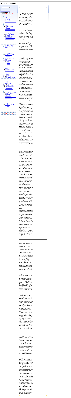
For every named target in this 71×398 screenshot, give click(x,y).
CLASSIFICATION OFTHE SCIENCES (10, 87)
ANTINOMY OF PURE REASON (9, 39)
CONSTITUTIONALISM (8, 91)
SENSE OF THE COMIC (9, 88)
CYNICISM (8, 107)
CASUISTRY (8, 62)
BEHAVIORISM (8, 56)
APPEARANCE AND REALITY (9, 40)
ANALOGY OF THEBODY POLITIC (9, 34)
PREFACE (7, 17)
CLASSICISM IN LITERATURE (9, 85)
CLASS (8, 84)
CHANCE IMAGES (8, 76)
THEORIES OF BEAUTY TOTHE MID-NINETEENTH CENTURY (10, 53)
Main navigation (10, 0)
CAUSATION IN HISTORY (9, 65)
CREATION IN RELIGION (9, 99)
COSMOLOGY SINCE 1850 (8, 98)
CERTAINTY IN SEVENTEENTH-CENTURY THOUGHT (9, 71)
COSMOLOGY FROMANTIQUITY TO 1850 (10, 97)
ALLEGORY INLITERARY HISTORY (10, 30)
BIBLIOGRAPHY (8, 28)
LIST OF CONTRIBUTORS (8, 19)
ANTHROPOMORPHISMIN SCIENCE (10, 38)
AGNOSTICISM (8, 24)
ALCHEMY (7, 25)
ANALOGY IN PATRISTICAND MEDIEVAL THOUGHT (9, 33)
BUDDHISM (8, 61)
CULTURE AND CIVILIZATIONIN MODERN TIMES (9, 105)
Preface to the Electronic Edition (8, 15)
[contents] (8, 18)
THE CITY (8, 82)
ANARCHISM (8, 35)
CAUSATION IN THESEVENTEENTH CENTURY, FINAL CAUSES (10, 70)
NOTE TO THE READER (8, 20)
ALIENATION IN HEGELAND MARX (10, 29)
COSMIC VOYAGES (8, 96)
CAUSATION (8, 64)
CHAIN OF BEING (8, 74)
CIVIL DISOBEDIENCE (8, 83)
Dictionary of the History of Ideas (5, 11)
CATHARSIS (8, 63)
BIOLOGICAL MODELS (8, 60)
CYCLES (8, 106)
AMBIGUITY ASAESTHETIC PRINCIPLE (10, 31)
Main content (6, 0)
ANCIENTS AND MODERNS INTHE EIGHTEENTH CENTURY (9, 37)
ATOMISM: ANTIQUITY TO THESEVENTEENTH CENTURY (9, 45)
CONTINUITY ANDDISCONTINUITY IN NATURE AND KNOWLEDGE (10, 93)
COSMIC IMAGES (8, 95)
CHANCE (8, 75)
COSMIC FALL (8, 94)
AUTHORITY (8, 48)
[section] (8, 16)
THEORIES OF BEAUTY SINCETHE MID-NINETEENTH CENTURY (10, 55)
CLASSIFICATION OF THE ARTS (9, 86)
